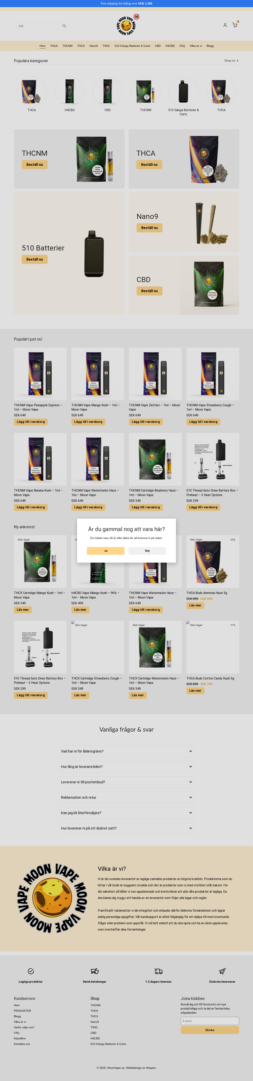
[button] (160, 495)
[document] (126, 540)
